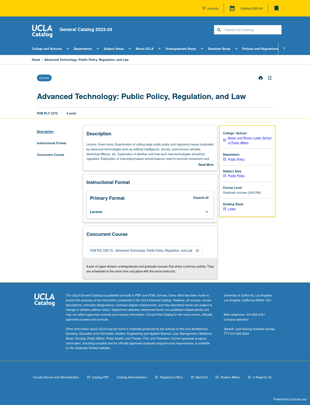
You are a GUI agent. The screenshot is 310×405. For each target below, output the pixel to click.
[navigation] (144, 250)
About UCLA (145, 48)
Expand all (201, 197)
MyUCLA (202, 377)
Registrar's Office (171, 377)
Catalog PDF (100, 377)
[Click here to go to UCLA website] (44, 300)
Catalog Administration (132, 377)
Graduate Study (219, 48)
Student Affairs (230, 377)
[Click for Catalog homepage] (42, 31)
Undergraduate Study (180, 48)
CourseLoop (298, 399)
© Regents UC (262, 377)
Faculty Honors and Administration (56, 377)
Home (36, 59)
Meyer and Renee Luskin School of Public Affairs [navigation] (249, 140)
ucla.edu (213, 8)
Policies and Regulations (260, 48)
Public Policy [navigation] (236, 159)
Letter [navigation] (232, 209)
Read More (206, 164)
